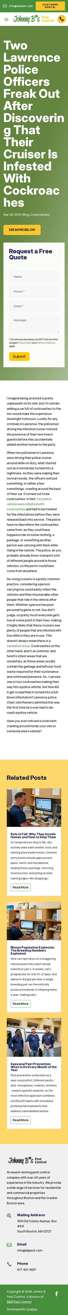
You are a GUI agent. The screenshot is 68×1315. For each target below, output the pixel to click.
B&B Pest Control (19, 1302)
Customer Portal (50, 6)
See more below (22, 230)
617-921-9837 (26, 1270)
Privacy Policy (24, 342)
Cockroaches (39, 215)
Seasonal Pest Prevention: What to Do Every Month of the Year (34, 1067)
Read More (21, 887)
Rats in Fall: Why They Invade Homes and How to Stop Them (33, 835)
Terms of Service (46, 342)
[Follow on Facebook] (56, 1294)
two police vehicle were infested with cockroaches (29, 504)
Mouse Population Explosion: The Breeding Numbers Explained (33, 950)
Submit (19, 356)
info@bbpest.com (29, 1250)
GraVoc (32, 1309)
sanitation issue (18, 646)
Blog (26, 215)
